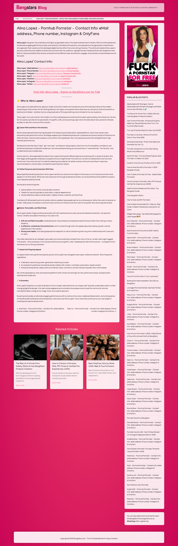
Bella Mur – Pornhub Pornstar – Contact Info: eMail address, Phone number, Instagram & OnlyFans (144, 501)
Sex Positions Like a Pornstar (138, 485)
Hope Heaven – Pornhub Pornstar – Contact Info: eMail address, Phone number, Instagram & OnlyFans (144, 391)
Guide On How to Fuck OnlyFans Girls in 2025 (143, 163)
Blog (42, 7)
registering (144, 521)
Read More (20, 385)
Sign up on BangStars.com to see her (58, 68)
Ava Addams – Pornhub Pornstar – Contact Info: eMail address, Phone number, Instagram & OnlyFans (144, 326)
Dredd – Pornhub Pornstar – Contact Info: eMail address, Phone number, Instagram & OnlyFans (143, 269)
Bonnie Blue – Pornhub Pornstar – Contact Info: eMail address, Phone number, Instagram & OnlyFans (144, 411)
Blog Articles (27, 19)
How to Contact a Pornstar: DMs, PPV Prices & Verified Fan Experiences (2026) (66, 366)
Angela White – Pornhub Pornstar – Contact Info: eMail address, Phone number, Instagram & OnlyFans (144, 307)
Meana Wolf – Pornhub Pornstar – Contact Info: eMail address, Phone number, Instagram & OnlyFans (144, 240)
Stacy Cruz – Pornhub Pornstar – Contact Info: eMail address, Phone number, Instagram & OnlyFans (144, 297)
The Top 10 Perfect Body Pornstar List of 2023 (144, 130)
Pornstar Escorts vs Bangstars (138, 418)
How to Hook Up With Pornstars (138, 200)
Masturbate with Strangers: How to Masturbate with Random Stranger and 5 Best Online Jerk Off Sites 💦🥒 (144, 106)
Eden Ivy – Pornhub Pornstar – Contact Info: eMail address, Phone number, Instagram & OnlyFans (143, 362)
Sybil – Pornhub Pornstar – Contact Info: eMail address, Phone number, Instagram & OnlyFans (144, 468)
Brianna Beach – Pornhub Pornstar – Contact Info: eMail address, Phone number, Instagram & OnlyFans (144, 250)
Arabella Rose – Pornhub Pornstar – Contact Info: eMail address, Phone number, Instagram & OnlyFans (144, 441)
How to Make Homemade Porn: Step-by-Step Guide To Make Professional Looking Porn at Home (143, 207)
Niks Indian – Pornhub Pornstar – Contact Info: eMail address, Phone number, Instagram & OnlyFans (144, 259)
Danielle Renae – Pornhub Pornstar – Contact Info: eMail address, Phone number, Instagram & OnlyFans (144, 425)
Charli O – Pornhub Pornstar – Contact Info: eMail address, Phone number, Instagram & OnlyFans (143, 343)
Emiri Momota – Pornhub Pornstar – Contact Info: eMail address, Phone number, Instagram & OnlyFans (144, 223)
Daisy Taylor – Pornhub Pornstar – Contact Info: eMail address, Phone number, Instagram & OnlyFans (144, 401)
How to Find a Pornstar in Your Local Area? (142, 276)
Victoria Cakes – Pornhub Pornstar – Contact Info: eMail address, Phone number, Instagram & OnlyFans (144, 353)
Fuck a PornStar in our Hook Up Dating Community (136, 8)
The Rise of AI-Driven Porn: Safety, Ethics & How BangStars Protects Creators (30, 366)
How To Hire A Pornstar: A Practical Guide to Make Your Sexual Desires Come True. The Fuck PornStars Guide (143, 123)
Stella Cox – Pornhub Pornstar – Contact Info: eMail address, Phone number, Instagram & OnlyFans (144, 458)
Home (17, 19)
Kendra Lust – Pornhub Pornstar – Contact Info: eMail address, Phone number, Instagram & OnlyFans (144, 478)
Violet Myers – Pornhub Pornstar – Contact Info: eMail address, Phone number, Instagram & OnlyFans (144, 372)
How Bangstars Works (135, 195)
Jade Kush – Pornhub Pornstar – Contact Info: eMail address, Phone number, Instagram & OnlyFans (144, 382)
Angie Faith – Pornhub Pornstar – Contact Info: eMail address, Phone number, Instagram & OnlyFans (144, 492)
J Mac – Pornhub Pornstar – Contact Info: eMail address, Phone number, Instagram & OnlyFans (143, 317)
